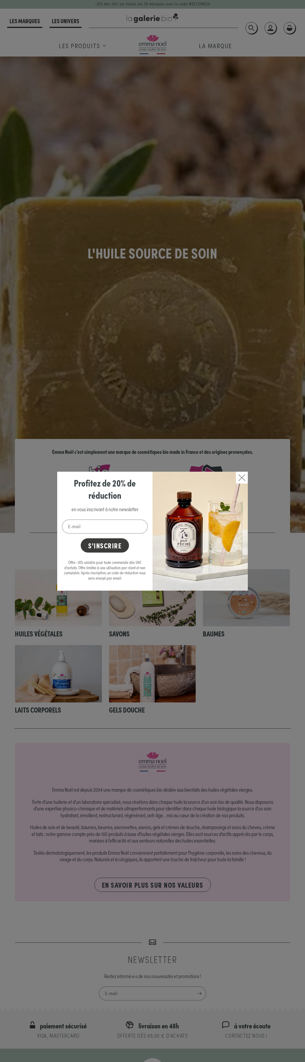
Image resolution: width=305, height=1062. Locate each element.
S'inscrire (105, 545)
